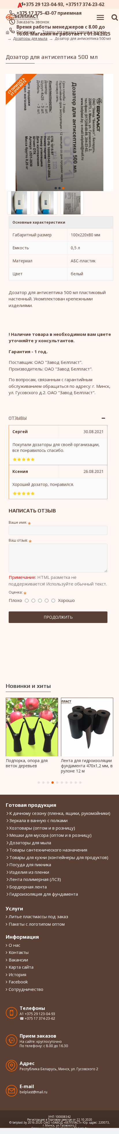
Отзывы (18, 418)
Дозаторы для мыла (30, 38)
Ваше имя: (18, 522)
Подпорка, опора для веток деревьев (27, 763)
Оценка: (16, 592)
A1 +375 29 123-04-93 (37, 1014)
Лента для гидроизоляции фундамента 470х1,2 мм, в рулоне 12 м (87, 766)
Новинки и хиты (28, 685)
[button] (56, 188)
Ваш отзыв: (18, 540)
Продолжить (58, 617)
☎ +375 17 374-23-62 (37, 1018)
